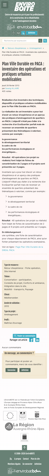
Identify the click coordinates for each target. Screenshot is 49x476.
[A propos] (13, 33)
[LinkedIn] (37, 339)
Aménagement (35, 48)
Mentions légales (14, 464)
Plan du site (35, 459)
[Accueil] (24, 6)
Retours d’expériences (17, 48)
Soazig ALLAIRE (12, 88)
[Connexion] (23, 33)
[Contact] (18, 33)
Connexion (11, 370)
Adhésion (31, 33)
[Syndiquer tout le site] (10, 459)
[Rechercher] (40, 41)
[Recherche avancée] (45, 41)
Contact (26, 459)
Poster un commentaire (26, 336)
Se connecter (27, 464)
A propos (17, 459)
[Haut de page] (24, 447)
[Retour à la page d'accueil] (3, 48)
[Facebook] (31, 339)
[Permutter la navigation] (4, 4)
